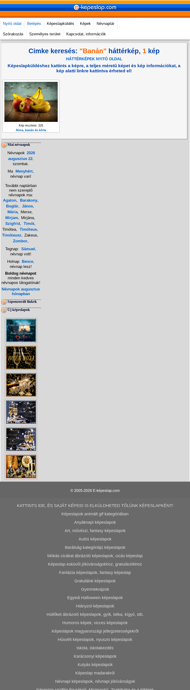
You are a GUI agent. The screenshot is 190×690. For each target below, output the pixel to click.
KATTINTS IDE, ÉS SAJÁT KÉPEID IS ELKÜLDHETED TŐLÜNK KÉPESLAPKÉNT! (95, 505)
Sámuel (28, 249)
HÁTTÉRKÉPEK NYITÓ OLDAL (94, 59)
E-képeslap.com (106, 491)
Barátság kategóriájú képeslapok (95, 547)
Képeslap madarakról (95, 673)
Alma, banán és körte (31, 130)
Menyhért (23, 171)
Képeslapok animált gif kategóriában (95, 514)
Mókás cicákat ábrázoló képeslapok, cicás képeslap (95, 555)
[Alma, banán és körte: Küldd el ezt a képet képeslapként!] (31, 120)
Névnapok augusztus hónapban (21, 291)
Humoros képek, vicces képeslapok (95, 622)
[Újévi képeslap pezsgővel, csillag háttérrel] (21, 422)
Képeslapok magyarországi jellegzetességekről (95, 631)
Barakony (28, 200)
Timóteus (28, 229)
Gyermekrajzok (95, 589)
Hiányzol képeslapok (95, 606)
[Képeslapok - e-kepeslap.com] (95, 16)
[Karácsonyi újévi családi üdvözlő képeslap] (21, 341)
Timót (28, 223)
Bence (27, 261)
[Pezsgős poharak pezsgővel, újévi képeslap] (21, 395)
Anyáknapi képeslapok (95, 522)
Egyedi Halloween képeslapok (95, 597)
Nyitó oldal (12, 23)
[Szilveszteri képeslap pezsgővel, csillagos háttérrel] (21, 449)
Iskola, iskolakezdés (95, 648)
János (27, 206)
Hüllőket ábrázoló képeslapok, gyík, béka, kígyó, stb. (95, 614)
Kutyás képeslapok (95, 664)
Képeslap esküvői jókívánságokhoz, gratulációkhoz (95, 564)
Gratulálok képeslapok (95, 581)
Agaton (9, 200)
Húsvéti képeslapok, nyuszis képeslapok (95, 639)
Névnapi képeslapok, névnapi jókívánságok (95, 681)
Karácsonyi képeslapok (95, 656)
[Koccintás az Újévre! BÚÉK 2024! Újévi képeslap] (21, 368)
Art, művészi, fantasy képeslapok (95, 530)
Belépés (34, 23)
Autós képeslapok (95, 539)
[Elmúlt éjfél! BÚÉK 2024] (21, 477)
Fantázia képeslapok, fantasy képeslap (95, 572)
